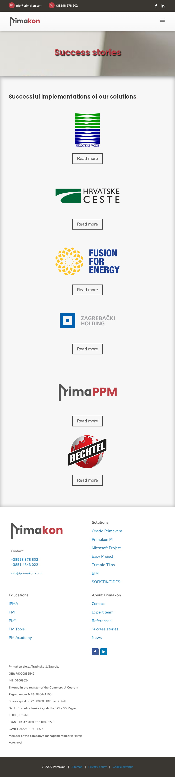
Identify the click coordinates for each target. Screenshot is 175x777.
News (97, 637)
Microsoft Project (106, 547)
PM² (12, 620)
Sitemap (76, 767)
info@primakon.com (26, 573)
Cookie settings (123, 767)
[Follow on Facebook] (156, 6)
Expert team (103, 612)
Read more (87, 158)
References (101, 620)
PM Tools (17, 629)
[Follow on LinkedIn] (162, 6)
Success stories (105, 629)
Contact (98, 603)
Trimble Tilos (103, 564)
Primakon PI (102, 539)
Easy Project (102, 556)
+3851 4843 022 (24, 564)
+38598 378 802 (24, 559)
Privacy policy (97, 767)
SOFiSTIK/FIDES (106, 581)
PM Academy (20, 637)
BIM (95, 573)
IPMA (13, 603)
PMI (12, 612)
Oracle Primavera (107, 531)
